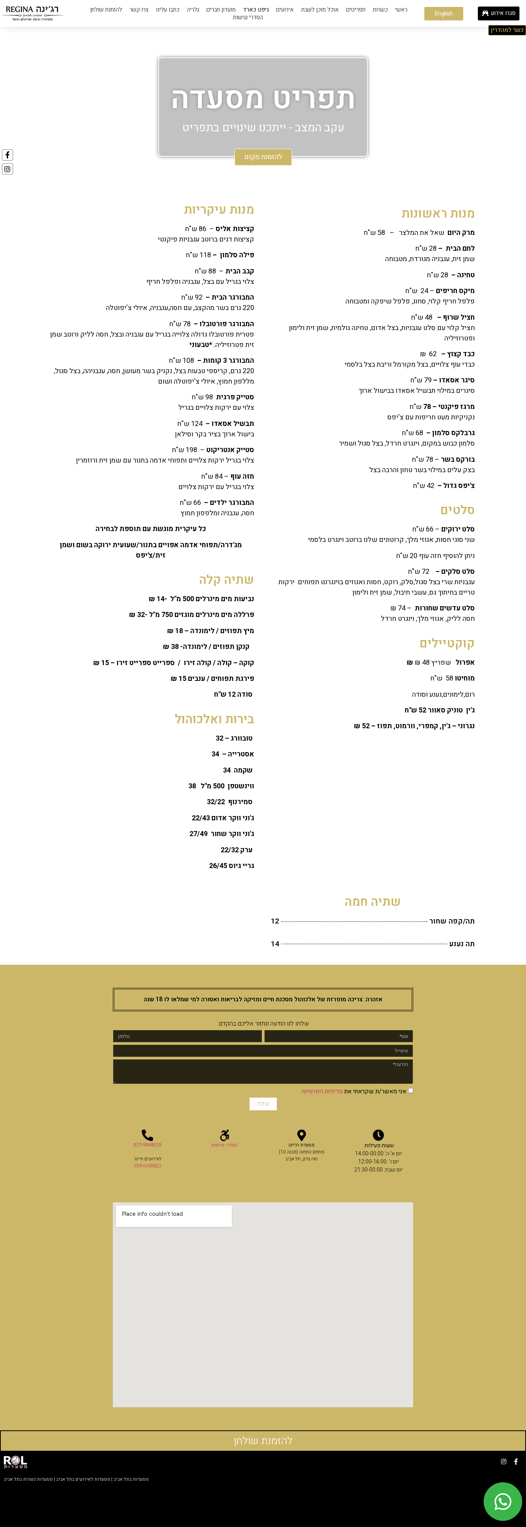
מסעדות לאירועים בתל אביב (83, 1479)
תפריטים (355, 9)
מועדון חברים (221, 9)
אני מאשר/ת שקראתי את (354, 1091)
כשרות (380, 9)
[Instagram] (7, 168)
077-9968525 (148, 1144)
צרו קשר (139, 9)
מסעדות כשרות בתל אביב (28, 1479)
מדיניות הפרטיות (322, 1091)
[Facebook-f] (7, 155)
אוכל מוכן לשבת (320, 9)
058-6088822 (148, 1165)
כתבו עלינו (167, 9)
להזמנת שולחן (106, 9)
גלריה (193, 9)
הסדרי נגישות (248, 17)
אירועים (285, 9)
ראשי (401, 9)
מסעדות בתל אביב (131, 1479)
